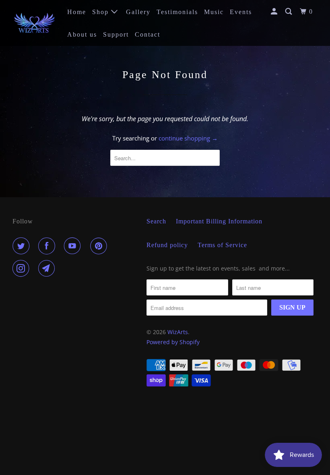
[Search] (289, 11)
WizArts (177, 332)
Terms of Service (222, 245)
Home (76, 11)
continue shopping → (188, 138)
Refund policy (167, 245)
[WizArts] (34, 22)
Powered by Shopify (173, 342)
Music (214, 11)
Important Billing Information (219, 221)
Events (241, 11)
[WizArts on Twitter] (22, 246)
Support (116, 34)
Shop (101, 11)
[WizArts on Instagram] (22, 268)
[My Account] (275, 11)
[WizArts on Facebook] (48, 246)
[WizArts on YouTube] (74, 246)
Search (156, 221)
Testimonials (177, 11)
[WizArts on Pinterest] (100, 246)
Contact (147, 34)
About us (82, 34)
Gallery (138, 11)
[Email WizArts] (48, 268)
